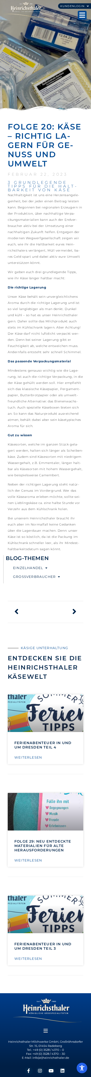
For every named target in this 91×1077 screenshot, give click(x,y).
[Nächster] (61, 612)
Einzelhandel (28, 568)
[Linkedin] (62, 1071)
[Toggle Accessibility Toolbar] (82, 1068)
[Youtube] (51, 1071)
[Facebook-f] (29, 1071)
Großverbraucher (34, 577)
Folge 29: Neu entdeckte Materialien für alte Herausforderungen (42, 845)
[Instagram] (40, 1071)
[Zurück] (30, 612)
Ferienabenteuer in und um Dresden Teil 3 (42, 946)
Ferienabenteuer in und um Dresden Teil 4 (42, 745)
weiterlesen (28, 757)
